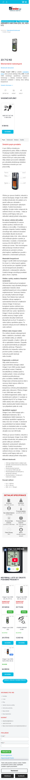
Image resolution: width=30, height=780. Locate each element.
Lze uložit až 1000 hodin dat (13, 470)
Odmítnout (7, 776)
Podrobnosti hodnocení (13, 30)
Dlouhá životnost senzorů (12, 468)
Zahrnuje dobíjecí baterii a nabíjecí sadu (16, 463)
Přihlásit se (6, 751)
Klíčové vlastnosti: (9, 459)
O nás (4, 699)
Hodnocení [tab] (10, 139)
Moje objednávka (7, 714)
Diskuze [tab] (16, 139)
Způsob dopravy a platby (9, 705)
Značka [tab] (22, 139)
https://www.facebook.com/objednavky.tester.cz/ (15, 726)
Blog (4, 702)
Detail (10, 612)
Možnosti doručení (7, 68)
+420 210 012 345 (7, 723)
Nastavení (14, 771)
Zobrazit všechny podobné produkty (15, 680)
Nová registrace (6, 755)
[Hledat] (3, 2)
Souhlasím (21, 776)
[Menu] (25, 2)
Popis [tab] (3, 139)
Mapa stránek (6, 711)
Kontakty (5, 696)
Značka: (6, 32)
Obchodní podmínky (7, 708)
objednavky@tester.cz (8, 721)
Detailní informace (6, 85)
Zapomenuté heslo (7, 758)
